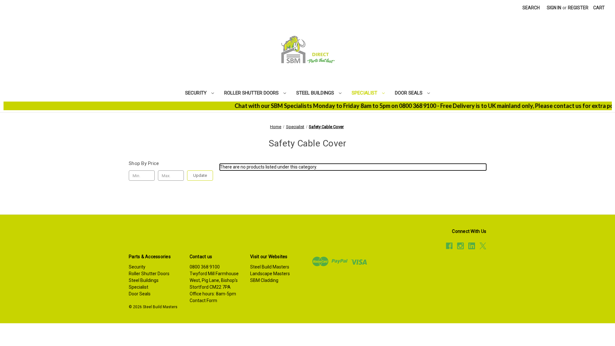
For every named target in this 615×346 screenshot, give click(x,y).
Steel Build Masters (269, 266)
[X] (483, 246)
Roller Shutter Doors (252, 93)
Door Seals (409, 93)
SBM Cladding (264, 280)
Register (578, 7)
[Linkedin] (471, 246)
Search (531, 7)
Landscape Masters (270, 273)
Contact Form (203, 300)
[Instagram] (460, 246)
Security (196, 93)
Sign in (554, 7)
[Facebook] (449, 246)
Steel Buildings (315, 93)
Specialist (365, 93)
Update (200, 175)
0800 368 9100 (205, 266)
